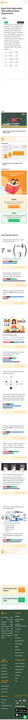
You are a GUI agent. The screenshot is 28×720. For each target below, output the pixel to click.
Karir (16, 681)
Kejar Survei (4, 692)
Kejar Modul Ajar (19, 640)
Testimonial (18, 672)
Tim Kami (17, 675)
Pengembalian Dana (6, 705)
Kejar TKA (4, 668)
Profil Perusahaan (20, 663)
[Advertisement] (14, 71)
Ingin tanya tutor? (7, 138)
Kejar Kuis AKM (19, 652)
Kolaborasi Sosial (20, 666)
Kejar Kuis (21, 589)
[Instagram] (16, 700)
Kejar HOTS (4, 674)
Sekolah (17, 616)
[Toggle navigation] (25, 2)
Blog (16, 678)
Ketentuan (4, 699)
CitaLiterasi (18, 629)
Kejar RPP (18, 638)
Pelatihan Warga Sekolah (19, 620)
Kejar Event (4, 689)
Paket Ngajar (18, 643)
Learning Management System (20, 625)
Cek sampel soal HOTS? (9, 552)
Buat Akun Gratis (14, 206)
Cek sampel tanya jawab (9, 139)
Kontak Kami (4, 708)
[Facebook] (20, 700)
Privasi (3, 702)
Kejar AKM (4, 671)
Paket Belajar (18, 655)
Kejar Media (4, 677)
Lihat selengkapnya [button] (19, 267)
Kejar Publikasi (5, 686)
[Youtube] (24, 700)
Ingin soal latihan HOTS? (9, 550)
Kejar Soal (21, 599)
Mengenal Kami (19, 669)
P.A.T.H (17, 632)
